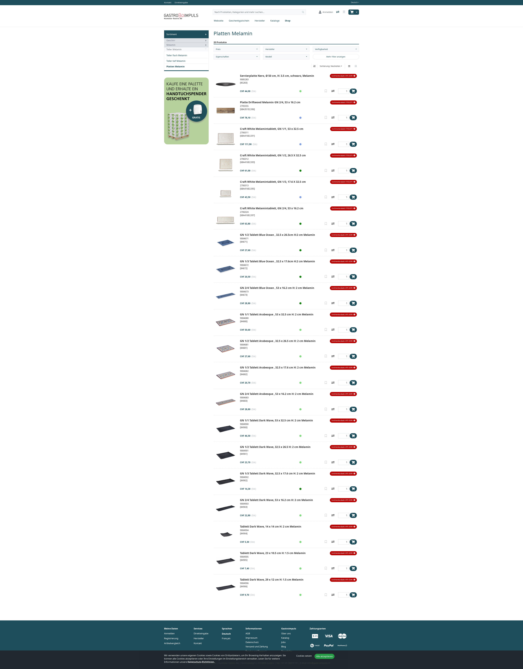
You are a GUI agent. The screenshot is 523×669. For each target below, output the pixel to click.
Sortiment (171, 34)
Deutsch (354, 2)
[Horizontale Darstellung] (355, 66)
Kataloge (274, 20)
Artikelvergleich (172, 643)
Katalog (285, 637)
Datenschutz (252, 642)
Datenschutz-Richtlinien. (201, 661)
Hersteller (260, 20)
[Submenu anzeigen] (206, 34)
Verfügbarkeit (321, 49)
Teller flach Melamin (176, 55)
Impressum (251, 637)
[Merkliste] (344, 12)
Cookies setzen (304, 655)
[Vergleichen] (333, 91)
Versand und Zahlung (257, 646)
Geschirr (170, 40)
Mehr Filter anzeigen (335, 56)
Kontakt (198, 643)
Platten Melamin (175, 66)
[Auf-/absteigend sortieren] (314, 66)
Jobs (283, 642)
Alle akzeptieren (324, 656)
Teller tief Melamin (176, 60)
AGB (248, 633)
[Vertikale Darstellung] (349, 66)
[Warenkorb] (351, 12)
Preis (218, 49)
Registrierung (171, 638)
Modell (268, 56)
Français (226, 638)
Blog (283, 646)
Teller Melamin (174, 49)
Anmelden (169, 633)
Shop (287, 20)
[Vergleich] (338, 12)
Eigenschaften (222, 56)
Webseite (218, 20)
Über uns (286, 633)
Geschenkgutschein (239, 20)
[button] (343, 76)
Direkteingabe (201, 633)
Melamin (170, 44)
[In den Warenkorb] (353, 91)
